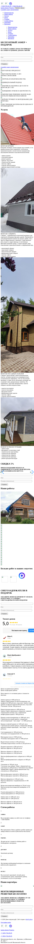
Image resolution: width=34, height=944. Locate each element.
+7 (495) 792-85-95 (6, 933)
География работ (6, 922)
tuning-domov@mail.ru (7, 8)
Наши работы (8, 14)
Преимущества (9, 12)
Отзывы (6, 19)
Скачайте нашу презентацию (10, 9)
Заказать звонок (19, 8)
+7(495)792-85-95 (6, 6)
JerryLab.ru (29, 919)
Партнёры (7, 22)
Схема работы (8, 21)
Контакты (7, 24)
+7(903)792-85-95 (17, 6)
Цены (6, 17)
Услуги (6, 16)
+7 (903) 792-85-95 (6, 936)
